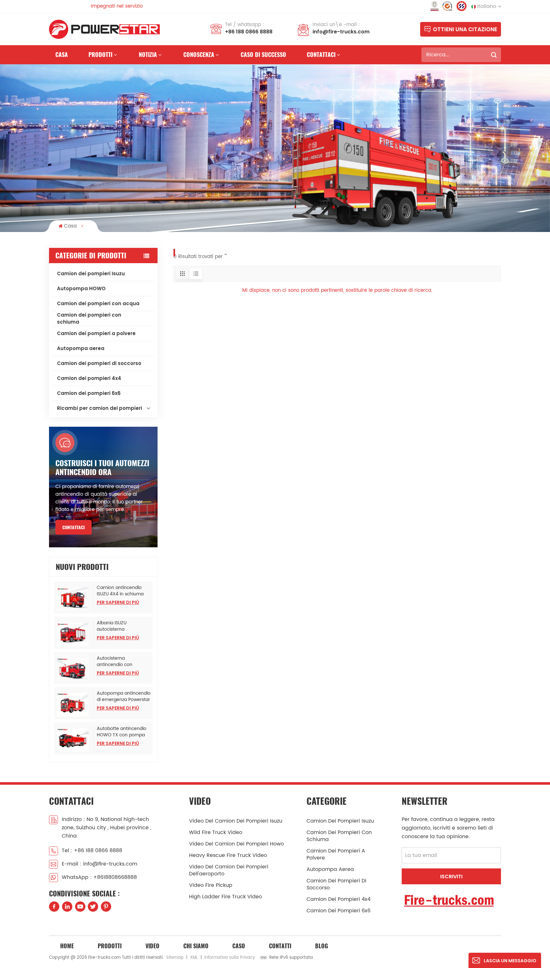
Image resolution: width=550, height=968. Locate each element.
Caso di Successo (263, 55)
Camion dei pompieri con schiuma (89, 318)
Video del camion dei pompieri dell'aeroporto (228, 870)
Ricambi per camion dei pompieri (99, 408)
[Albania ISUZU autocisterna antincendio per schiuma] (74, 634)
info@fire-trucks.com (341, 31)
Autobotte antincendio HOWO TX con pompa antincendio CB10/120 (121, 732)
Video (152, 946)
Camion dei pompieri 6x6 (89, 393)
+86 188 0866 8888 (248, 31)
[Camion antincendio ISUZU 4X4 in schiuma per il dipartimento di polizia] (74, 599)
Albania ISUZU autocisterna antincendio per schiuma (114, 626)
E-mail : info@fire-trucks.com (99, 864)
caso (238, 946)
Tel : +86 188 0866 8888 (92, 850)
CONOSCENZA (198, 55)
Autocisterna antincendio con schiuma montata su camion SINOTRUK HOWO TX (119, 661)
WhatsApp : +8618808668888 (99, 877)
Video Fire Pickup (210, 885)
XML (194, 957)
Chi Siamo (195, 946)
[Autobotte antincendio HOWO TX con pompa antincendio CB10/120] (74, 740)
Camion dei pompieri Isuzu (91, 273)
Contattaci (321, 55)
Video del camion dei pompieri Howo (236, 844)
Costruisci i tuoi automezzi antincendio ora (102, 467)
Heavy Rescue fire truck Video (228, 855)
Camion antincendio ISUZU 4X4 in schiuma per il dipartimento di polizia (120, 591)
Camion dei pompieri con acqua (98, 303)
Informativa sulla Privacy (229, 957)
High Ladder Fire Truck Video (225, 897)
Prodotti (100, 55)
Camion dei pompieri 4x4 (89, 378)
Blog (321, 946)
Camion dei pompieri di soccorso (99, 363)
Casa (61, 55)
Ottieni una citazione (465, 29)
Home (67, 946)
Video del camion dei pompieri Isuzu (235, 821)
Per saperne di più (118, 602)
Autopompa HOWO (81, 288)
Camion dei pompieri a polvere (96, 333)
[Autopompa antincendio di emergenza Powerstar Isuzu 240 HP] (74, 704)
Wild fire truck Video (215, 832)
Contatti (280, 946)
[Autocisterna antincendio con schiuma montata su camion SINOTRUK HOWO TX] (74, 669)
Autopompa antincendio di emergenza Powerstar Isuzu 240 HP (124, 696)
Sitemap (175, 957)
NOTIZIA (148, 55)
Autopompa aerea (80, 348)
